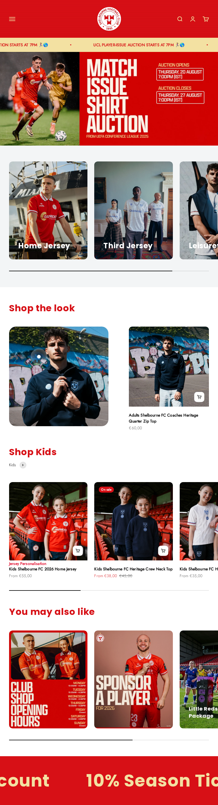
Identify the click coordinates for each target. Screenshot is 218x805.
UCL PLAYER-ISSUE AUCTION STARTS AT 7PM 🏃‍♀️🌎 (130, 45)
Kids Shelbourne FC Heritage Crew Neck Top (133, 569)
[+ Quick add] (199, 397)
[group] (109, 98)
